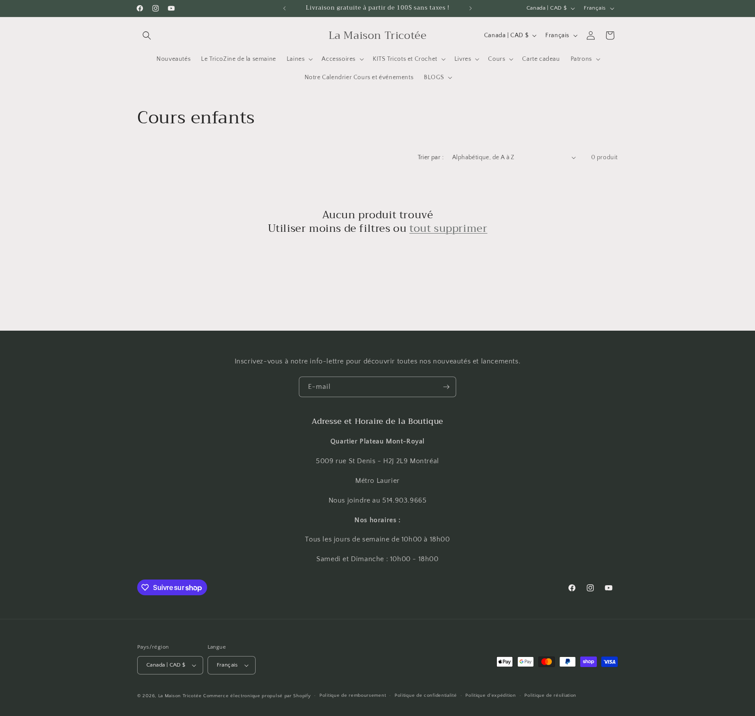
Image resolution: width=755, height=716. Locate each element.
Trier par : (430, 157)
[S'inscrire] (446, 387)
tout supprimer (448, 228)
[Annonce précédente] (284, 8)
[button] (146, 35)
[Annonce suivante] (470, 8)
